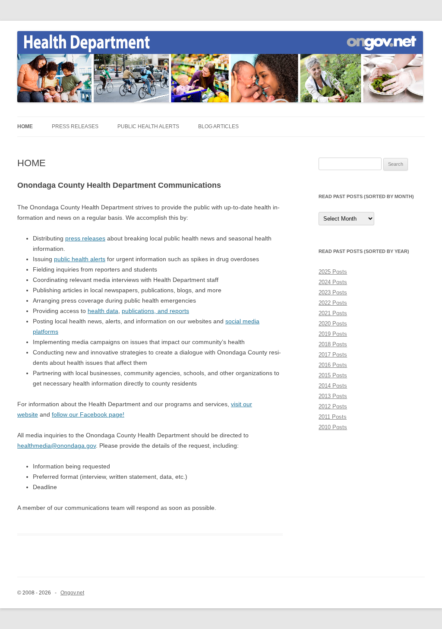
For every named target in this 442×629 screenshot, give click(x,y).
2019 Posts (333, 334)
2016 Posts (333, 365)
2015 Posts (333, 375)
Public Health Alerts (148, 126)
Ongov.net (72, 593)
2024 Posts (333, 282)
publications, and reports (155, 310)
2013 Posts (333, 396)
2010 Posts (333, 427)
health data (103, 310)
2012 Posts (333, 406)
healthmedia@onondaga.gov (56, 445)
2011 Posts (333, 417)
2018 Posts (333, 344)
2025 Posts (333, 272)
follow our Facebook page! (88, 414)
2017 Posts (333, 354)
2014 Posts (333, 385)
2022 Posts (333, 303)
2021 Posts (333, 313)
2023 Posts (333, 292)
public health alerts (79, 259)
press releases (85, 238)
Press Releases (75, 126)
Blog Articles (218, 126)
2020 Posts (333, 323)
